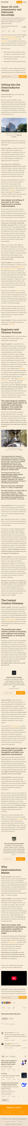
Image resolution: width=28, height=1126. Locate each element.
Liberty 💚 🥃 (7, 1043)
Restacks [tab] (11, 1018)
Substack (8, 1124)
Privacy (14, 1119)
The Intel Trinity (12, 269)
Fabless (19, 291)
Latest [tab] (6, 1056)
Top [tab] (3, 1056)
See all (4, 1100)
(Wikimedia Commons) (16, 135)
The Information (12, 942)
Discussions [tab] (12, 1056)
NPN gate (12, 190)
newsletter (4, 41)
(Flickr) (20, 450)
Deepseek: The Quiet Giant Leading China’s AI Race (9, 1084)
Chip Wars (12, 324)
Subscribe (19, 2)
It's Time (4, 1073)
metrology (22, 368)
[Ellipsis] (26, 1032)
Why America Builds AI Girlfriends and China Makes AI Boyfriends (9, 1062)
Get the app (20, 1121)
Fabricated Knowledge (9, 37)
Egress (13, 619)
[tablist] (7, 1018)
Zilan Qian (9, 1068)
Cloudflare (8, 619)
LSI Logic (20, 819)
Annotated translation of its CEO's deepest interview (9, 1087)
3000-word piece (15, 726)
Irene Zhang (15, 26)
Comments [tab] (4, 1018)
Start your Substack (11, 1121)
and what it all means (6, 1066)
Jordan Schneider (5, 26)
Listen (24, 27)
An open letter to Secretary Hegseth (10, 1075)
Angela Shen (9, 1091)
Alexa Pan (9, 1094)
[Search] (25, 1056)
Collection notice (23, 1119)
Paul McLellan (8, 1032)
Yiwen (6, 1093)
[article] (14, 1065)
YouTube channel (14, 39)
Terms (17, 1119)
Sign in (25, 2)
